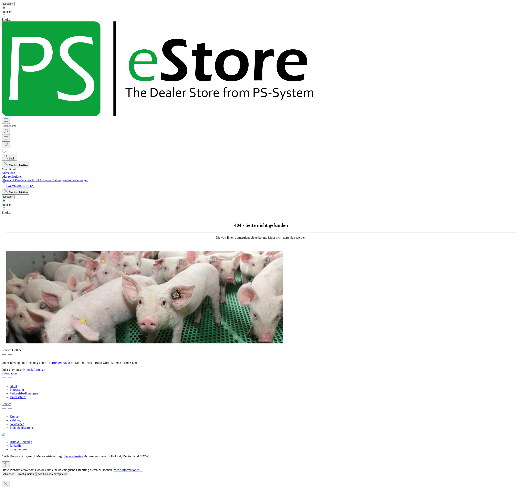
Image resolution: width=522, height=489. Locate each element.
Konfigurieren (26, 474)
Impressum (17, 389)
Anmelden (8, 173)
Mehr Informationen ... (128, 470)
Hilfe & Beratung (21, 442)
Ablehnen (8, 474)
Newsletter (17, 424)
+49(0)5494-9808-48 (60, 362)
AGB (13, 386)
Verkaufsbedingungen (24, 393)
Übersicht (8, 180)
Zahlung (15, 420)
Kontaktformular (33, 369)
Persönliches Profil (27, 180)
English (6, 19)
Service (6, 404)
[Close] (6, 484)
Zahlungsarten (62, 180)
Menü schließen (18, 165)
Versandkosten (73, 456)
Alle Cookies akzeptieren (52, 474)
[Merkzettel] (4, 152)
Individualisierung (21, 427)
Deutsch (7, 11)
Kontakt (15, 416)
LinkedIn (16, 445)
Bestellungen (80, 180)
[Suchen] (6, 131)
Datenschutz (18, 397)
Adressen (46, 180)
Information (9, 373)
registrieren (15, 176)
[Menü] (6, 120)
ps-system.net (18, 449)
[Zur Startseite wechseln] (158, 115)
